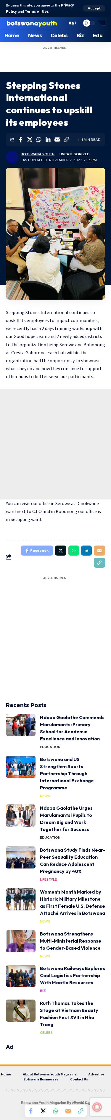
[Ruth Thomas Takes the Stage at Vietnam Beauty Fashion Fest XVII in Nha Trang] (21, 1011)
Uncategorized (74, 154)
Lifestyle (48, 879)
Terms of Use (36, 11)
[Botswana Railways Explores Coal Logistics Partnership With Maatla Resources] (21, 976)
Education (50, 747)
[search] (61, 23)
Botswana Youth (37, 154)
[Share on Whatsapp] (39, 139)
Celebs (46, 1033)
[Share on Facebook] (20, 139)
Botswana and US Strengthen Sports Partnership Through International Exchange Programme (67, 773)
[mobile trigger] (100, 23)
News (45, 796)
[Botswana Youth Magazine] (31, 23)
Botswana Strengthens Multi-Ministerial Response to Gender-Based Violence (70, 941)
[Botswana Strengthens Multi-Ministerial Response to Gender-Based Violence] (21, 941)
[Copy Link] (66, 139)
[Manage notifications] (97, 1107)
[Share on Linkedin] (48, 139)
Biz (43, 991)
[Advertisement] (61, 59)
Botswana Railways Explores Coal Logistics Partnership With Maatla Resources (72, 975)
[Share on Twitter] (29, 139)
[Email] (57, 139)
